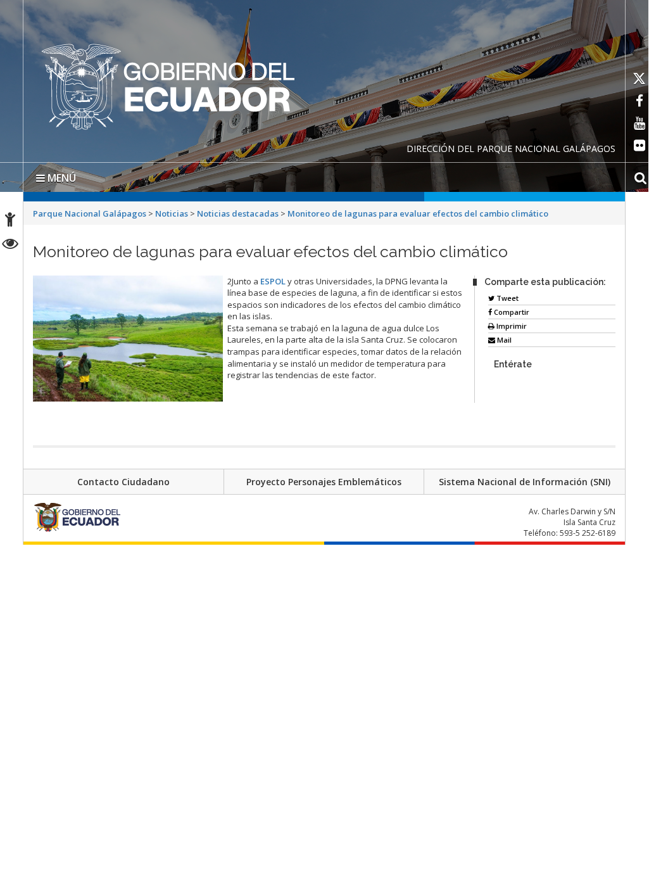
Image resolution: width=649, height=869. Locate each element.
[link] (273, 281)
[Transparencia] (10, 245)
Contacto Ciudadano (123, 482)
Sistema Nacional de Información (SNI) (524, 482)
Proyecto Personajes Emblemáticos (323, 482)
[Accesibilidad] (10, 221)
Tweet (507, 298)
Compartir (510, 312)
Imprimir (511, 326)
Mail (503, 340)
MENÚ (60, 178)
